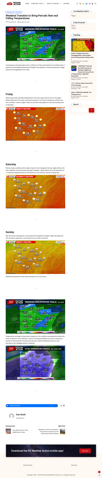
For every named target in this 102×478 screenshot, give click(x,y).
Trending (76, 35)
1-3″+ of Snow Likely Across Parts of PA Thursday (82, 84)
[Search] (91, 110)
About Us (74, 465)
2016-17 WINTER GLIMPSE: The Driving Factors (81, 93)
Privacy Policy (27, 465)
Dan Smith (21, 414)
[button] (20, 418)
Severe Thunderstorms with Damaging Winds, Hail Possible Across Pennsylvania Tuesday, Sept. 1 (82, 56)
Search (76, 104)
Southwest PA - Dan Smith (14, 12)
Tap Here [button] (85, 451)
